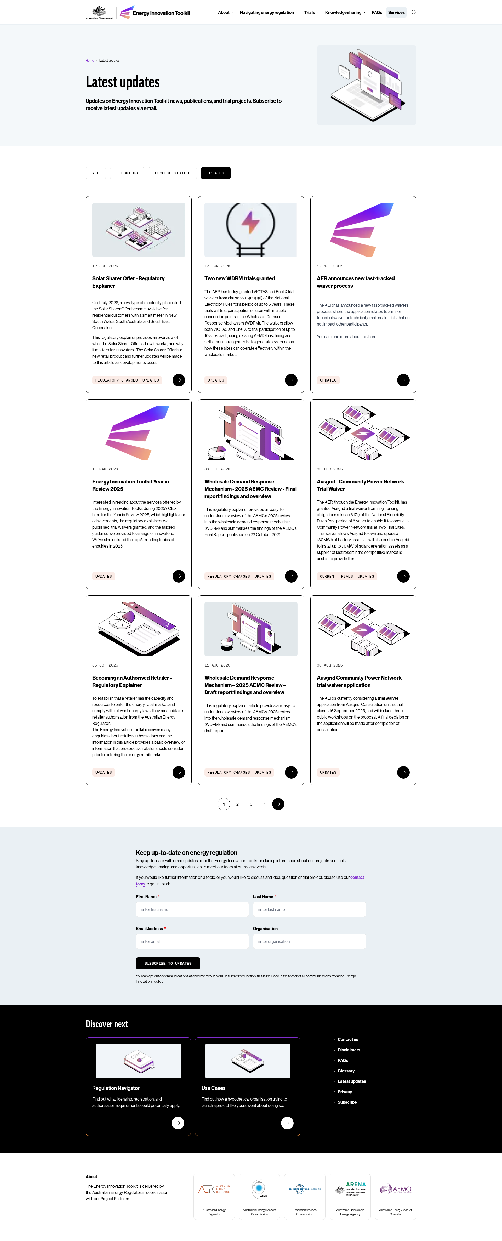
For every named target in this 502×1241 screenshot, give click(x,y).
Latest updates (352, 1081)
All (95, 173)
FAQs (377, 12)
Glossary (346, 1070)
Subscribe (347, 1102)
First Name (146, 896)
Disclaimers (349, 1049)
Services (396, 12)
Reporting (127, 173)
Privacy (345, 1091)
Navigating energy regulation (267, 12)
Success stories (172, 173)
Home (90, 60)
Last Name (263, 896)
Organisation (265, 928)
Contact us (348, 1039)
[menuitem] (226, 12)
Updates (216, 173)
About (224, 12)
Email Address (149, 928)
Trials (309, 12)
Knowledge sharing (343, 12)
